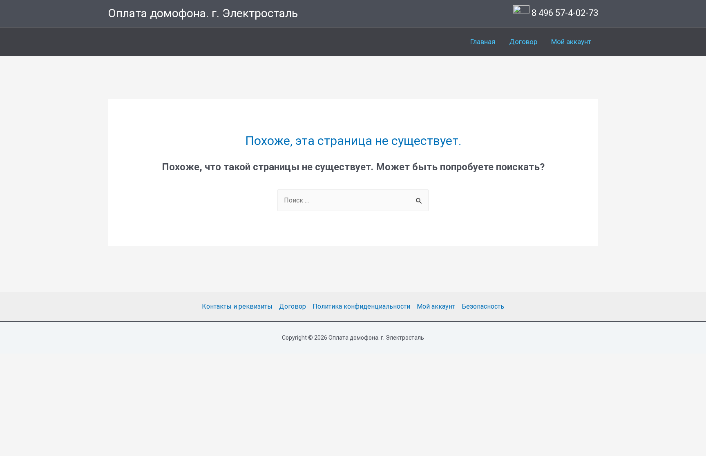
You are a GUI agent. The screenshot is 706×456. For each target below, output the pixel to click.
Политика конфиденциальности (361, 306)
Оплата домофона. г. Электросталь (203, 13)
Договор (523, 42)
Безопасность (483, 306)
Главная (482, 42)
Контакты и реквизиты (237, 306)
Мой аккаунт (571, 42)
